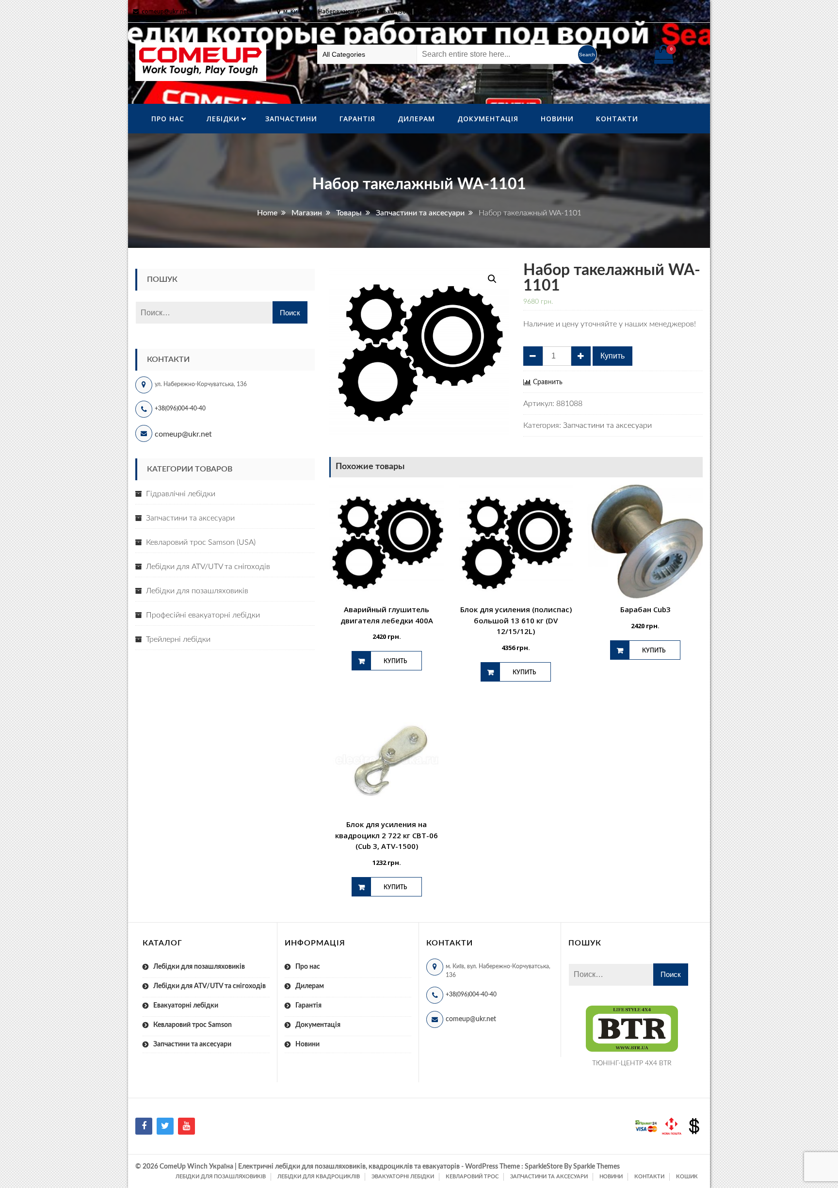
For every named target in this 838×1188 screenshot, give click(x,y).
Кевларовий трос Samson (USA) (201, 542)
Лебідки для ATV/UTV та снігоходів (208, 566)
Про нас (167, 118)
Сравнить (548, 382)
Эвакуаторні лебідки (402, 1176)
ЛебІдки (223, 118)
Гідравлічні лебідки (180, 494)
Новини (557, 118)
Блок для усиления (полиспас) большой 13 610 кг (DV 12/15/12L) (516, 620)
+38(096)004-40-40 (180, 408)
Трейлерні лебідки (178, 639)
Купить (612, 356)
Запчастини (291, 118)
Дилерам (416, 118)
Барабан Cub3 (645, 609)
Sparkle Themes (596, 1166)
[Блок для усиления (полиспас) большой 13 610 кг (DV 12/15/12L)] (516, 542)
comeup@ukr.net (165, 11)
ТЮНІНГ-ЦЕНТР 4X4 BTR (632, 1063)
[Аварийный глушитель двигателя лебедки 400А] (386, 542)
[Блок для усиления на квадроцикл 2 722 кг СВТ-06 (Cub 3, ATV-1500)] (386, 757)
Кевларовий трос (472, 1176)
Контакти (617, 118)
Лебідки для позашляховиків (197, 591)
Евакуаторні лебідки (185, 1005)
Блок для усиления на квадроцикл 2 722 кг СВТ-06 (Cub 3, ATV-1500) (386, 835)
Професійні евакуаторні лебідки (203, 615)
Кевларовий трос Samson (192, 1025)
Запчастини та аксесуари (607, 425)
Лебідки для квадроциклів (318, 1176)
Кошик (687, 1176)
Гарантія (357, 118)
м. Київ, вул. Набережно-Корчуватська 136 (344, 11)
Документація (487, 118)
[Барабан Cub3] (645, 542)
